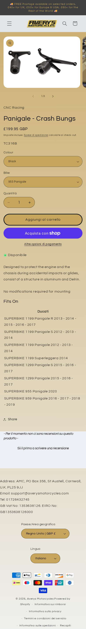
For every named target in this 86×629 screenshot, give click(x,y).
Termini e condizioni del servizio (45, 618)
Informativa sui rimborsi (50, 604)
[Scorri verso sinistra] (33, 96)
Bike (7, 172)
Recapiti (65, 625)
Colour (8, 152)
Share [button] (12, 419)
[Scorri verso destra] (53, 96)
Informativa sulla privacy (45, 611)
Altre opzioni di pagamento (43, 244)
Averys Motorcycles (40, 599)
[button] (9, 23)
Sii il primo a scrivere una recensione (43, 448)
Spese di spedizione (36, 135)
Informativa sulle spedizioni (37, 625)
